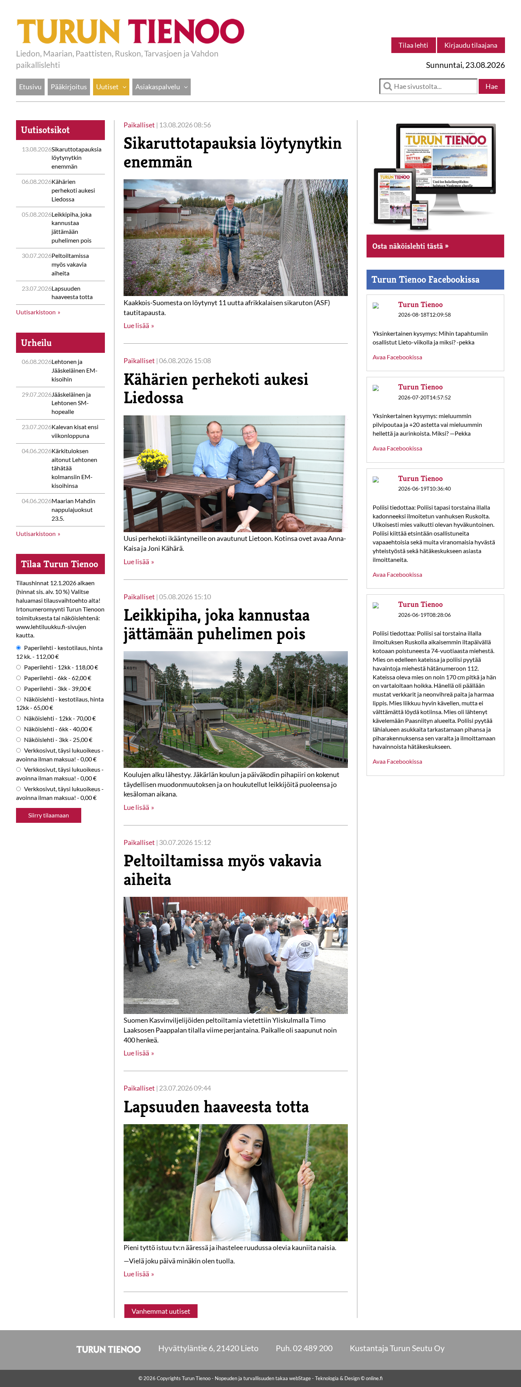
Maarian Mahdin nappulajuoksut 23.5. (73, 509)
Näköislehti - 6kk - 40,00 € (58, 728)
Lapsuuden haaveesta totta (216, 1106)
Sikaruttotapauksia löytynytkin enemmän (76, 157)
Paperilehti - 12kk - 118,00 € (61, 667)
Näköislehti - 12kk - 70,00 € (60, 718)
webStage (300, 1378)
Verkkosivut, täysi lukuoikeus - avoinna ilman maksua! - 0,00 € (60, 755)
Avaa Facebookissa (397, 356)
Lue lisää (136, 325)
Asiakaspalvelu (157, 86)
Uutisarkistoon (36, 311)
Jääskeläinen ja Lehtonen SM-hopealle (71, 403)
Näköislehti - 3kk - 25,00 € (58, 739)
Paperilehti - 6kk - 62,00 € (57, 677)
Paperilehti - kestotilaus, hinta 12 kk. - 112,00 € (59, 652)
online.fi (374, 1378)
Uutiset (107, 86)
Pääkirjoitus (69, 86)
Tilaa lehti (413, 45)
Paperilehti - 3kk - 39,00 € (57, 688)
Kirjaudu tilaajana (470, 45)
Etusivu (30, 86)
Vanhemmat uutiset (161, 1311)
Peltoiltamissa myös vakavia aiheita (70, 264)
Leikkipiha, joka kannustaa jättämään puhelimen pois (217, 624)
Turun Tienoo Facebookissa (425, 279)
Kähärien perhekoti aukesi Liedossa (73, 190)
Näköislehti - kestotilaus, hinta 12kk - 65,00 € (60, 703)
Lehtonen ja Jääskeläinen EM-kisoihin (74, 370)
